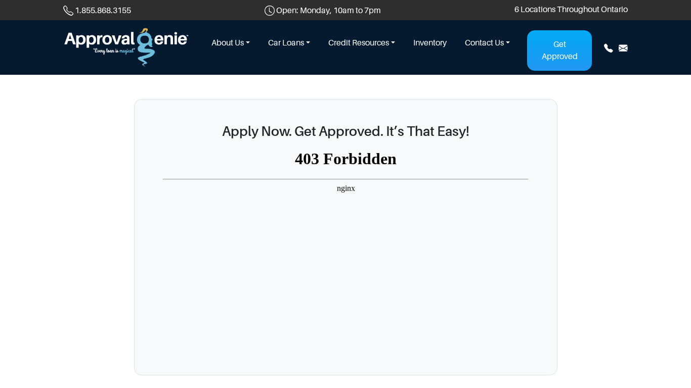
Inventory (430, 42)
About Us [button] (227, 42)
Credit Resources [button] (358, 42)
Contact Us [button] (484, 42)
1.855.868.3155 (103, 10)
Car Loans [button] (286, 42)
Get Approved (560, 50)
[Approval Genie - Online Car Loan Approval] (126, 46)
